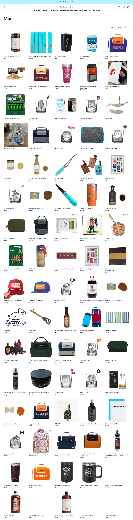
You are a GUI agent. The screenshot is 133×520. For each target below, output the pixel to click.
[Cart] (128, 7)
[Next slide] (50, 73)
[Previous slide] (31, 73)
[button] (120, 28)
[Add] (24, 52)
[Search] (4, 7)
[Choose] (50, 52)
